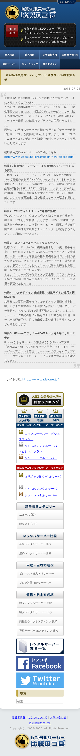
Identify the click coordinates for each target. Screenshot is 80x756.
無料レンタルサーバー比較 (35, 553)
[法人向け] (30, 54)
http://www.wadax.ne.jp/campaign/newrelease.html (39, 156)
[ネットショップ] (30, 64)
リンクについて (37, 717)
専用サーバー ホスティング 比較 (38, 630)
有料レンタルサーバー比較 (35, 544)
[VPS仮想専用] (50, 54)
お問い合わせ (58, 717)
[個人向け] (10, 54)
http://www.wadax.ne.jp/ (40, 379)
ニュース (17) (27, 514)
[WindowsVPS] (70, 54)
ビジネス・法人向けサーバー (36, 573)
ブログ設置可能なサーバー (35, 582)
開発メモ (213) (28, 523)
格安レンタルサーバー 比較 (35, 612)
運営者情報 (18, 717)
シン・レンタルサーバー (40, 458)
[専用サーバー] (10, 64)
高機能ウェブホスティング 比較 (38, 621)
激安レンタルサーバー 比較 (35, 602)
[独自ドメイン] (50, 64)
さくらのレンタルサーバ (40, 488)
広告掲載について (40, 723)
